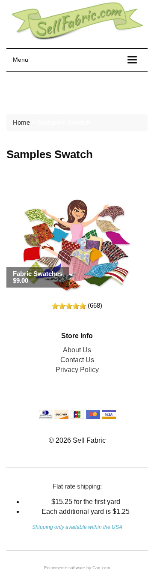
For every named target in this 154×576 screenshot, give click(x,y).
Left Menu (30, 91)
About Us (77, 350)
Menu (20, 59)
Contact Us (77, 359)
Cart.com (101, 567)
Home (21, 122)
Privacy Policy (77, 369)
